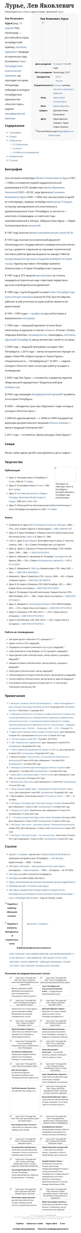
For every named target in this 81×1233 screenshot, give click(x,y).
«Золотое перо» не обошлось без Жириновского (48, 757)
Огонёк (69, 334)
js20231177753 (54, 957)
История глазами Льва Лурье (26, 817)
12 (52, 639)
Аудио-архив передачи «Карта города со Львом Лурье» (35, 732)
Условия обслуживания (24, 1229)
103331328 (19, 954)
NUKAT (24, 961)
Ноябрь (29, 481)
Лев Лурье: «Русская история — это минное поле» (33, 835)
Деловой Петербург (17, 339)
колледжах (28, 318)
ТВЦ (27, 643)
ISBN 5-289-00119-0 (63, 528)
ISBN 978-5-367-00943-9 (39, 580)
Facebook (43, 923)
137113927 (14, 965)
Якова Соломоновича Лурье (52, 178)
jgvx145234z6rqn (54, 961)
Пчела (12, 481)
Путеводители (45, 560)
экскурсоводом (14, 258)
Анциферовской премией (47, 394)
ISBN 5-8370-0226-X (40, 552)
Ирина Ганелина (61, 106)
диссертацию (44, 275)
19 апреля (58, 64)
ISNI (28, 954)
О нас (62, 1223)
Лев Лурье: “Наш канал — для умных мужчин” (31, 824)
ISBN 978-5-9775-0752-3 (32, 623)
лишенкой (34, 225)
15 (67, 650)
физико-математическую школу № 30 (51, 232)
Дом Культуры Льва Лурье (22, 782)
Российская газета (54, 796)
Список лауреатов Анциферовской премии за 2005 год (35, 749)
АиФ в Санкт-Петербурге (51, 817)
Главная (20, 1223)
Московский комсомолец (62, 824)
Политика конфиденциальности (53, 1229)
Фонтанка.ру (14, 760)
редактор (57, 93)
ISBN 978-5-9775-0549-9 (48, 588)
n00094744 (33, 961)
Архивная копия (40, 707)
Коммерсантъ (38, 334)
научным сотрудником (38, 258)
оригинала (42, 735)
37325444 (30, 965)
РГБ (71, 728)
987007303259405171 (64, 954)
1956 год (35, 568)
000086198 (36, 957)
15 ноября (52, 509)
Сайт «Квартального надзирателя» (26, 742)
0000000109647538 (39, 954)
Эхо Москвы (57, 858)
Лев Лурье (14, 874)
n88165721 (20, 957)
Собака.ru (11, 387)
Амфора (48, 576)
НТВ (43, 651)
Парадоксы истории (20, 810)
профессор (37, 313)
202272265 (14, 961)
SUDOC (66, 961)
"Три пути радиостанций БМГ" (24, 739)
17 (74, 678)
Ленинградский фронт (39, 604)
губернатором (48, 854)
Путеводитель (61, 556)
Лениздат (61, 524)
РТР (37, 639)
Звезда (12, 501)
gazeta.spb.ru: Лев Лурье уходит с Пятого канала (32, 774)
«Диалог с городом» (18, 854)
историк (57, 85)
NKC (45, 957)
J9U (51, 954)
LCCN (11, 957)
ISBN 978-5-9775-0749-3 (61, 608)
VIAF (23, 965)
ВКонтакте (32, 923)
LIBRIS (42, 961)
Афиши (57, 560)
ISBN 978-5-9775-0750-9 (32, 616)
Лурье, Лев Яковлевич (19, 882)
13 (53, 639)
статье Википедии (50, 1215)
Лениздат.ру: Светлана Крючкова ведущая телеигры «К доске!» (38, 767)
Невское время (31, 870)
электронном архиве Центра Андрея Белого (54, 882)
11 (70, 452)
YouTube (33, 898)
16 (19, 666)
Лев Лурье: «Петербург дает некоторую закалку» (32, 803)
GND (11, 954)
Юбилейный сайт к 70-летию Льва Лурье (29, 886)
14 (64, 646)
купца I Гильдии (62, 201)
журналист (68, 89)
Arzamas (58, 803)
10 (70, 434)
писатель (57, 89)
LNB (29, 957)
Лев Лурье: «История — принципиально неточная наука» (37, 866)
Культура (47, 647)
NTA (65, 957)
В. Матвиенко (62, 854)
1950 (65, 64)
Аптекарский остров (43, 524)
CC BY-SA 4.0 (40, 1217)
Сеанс (49, 330)
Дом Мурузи (31, 540)
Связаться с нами (34, 1223)
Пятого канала (58, 422)
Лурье (60, 11)
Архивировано (15, 746)
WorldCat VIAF (42, 965)
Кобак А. (12, 540)
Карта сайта (51, 1223)
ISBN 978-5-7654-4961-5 (28, 572)
